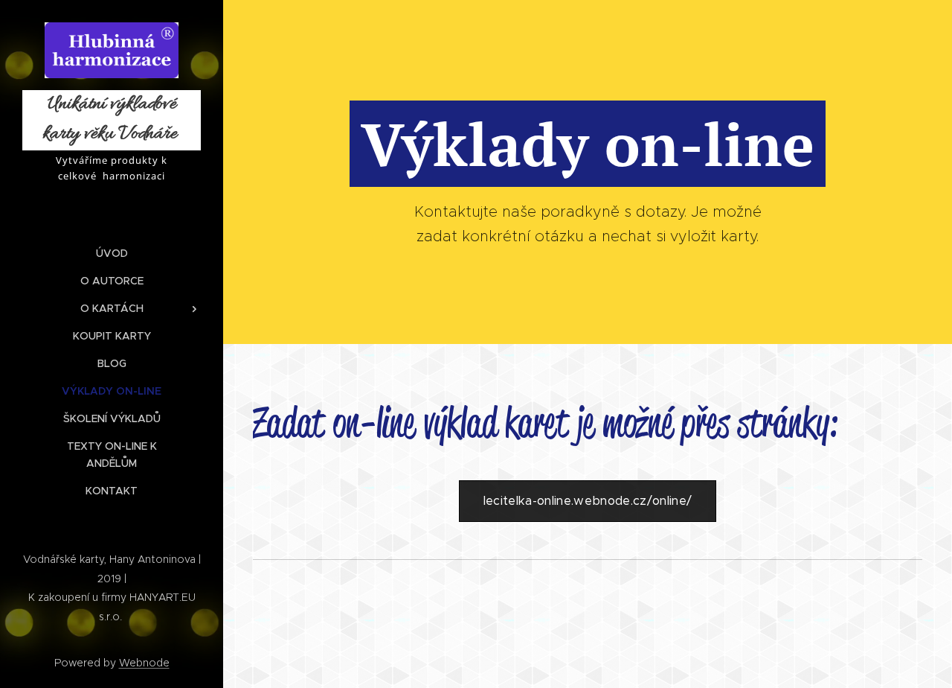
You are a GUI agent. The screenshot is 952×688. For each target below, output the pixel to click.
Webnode (144, 662)
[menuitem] (111, 253)
